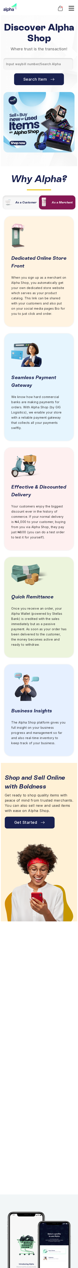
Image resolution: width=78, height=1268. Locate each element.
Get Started (25, 822)
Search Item (35, 79)
